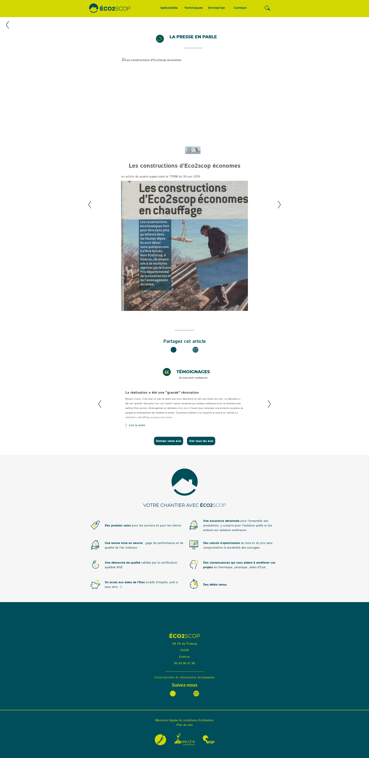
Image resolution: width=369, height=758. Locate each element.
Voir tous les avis (201, 441)
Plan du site (184, 724)
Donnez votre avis (168, 441)
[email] (195, 350)
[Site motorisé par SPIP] (208, 739)
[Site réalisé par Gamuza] (184, 739)
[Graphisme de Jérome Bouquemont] (160, 739)
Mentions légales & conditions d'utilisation (184, 720)
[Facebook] (173, 350)
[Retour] (8, 25)
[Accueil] (110, 8)
